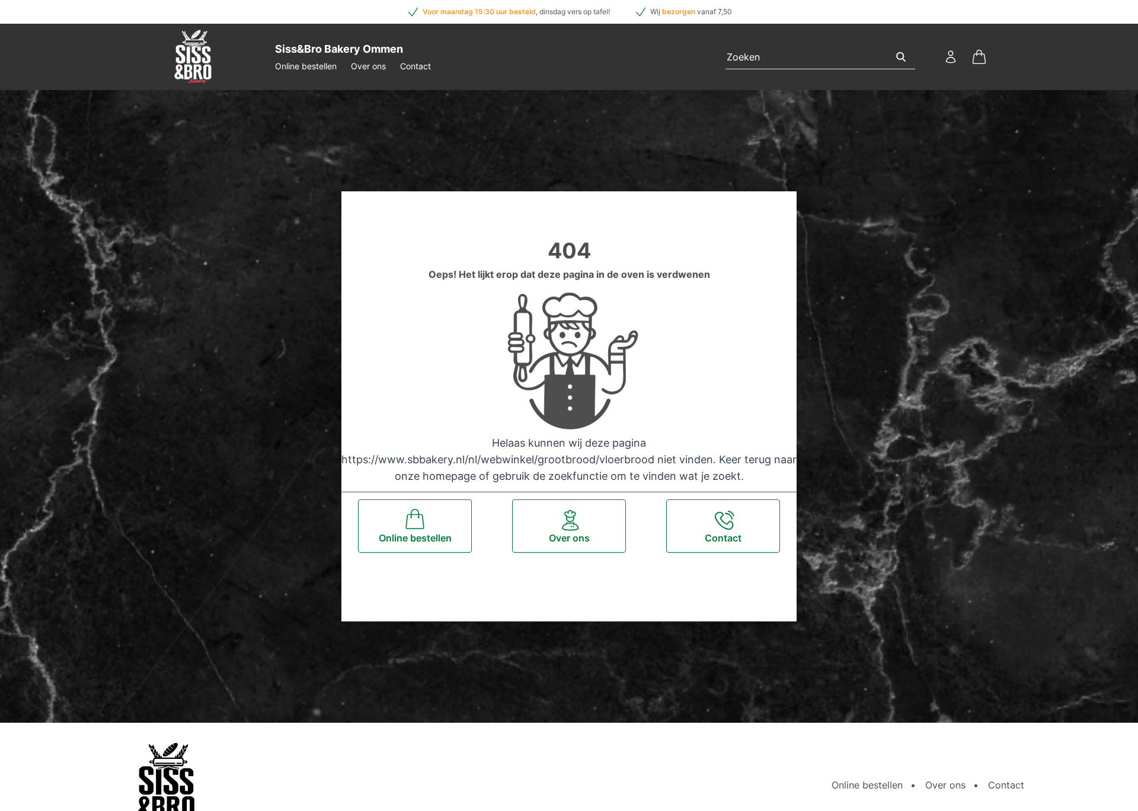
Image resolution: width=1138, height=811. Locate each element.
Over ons (368, 66)
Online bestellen (306, 66)
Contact (415, 66)
